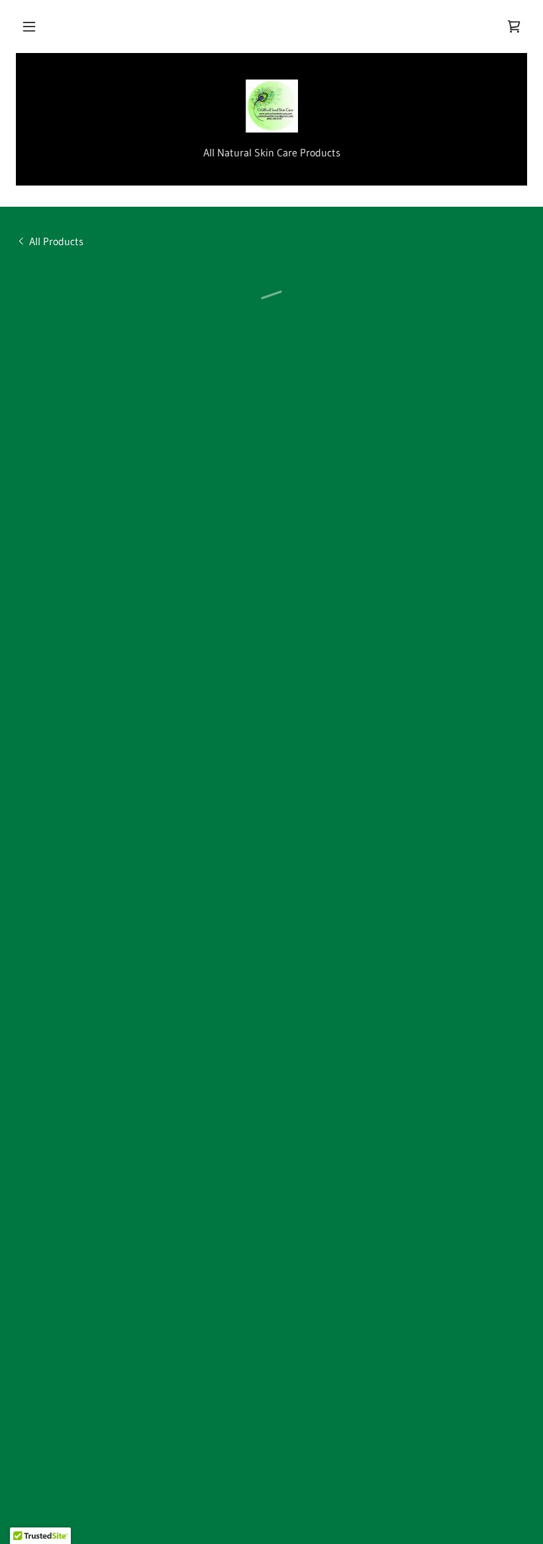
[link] (271, 106)
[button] (29, 26)
